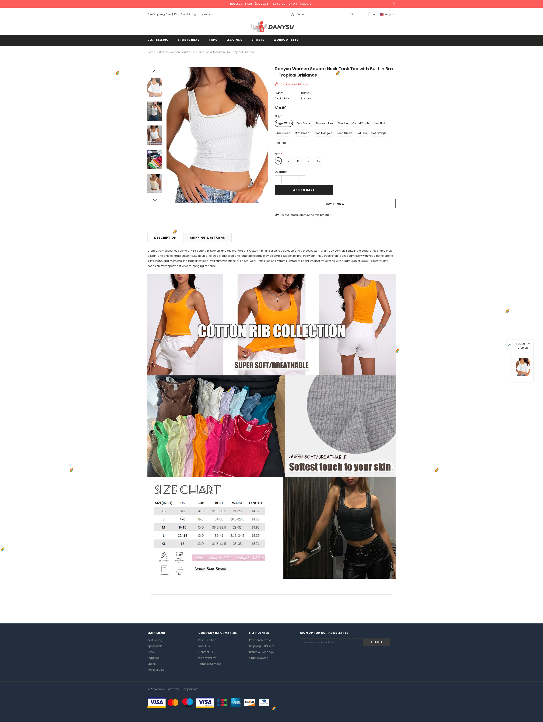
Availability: (282, 98)
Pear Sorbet (304, 123)
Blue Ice (343, 123)
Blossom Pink (324, 123)
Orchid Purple (360, 123)
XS (278, 161)
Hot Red (281, 143)
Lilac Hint (379, 123)
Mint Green (302, 133)
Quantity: (281, 172)
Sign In (355, 14)
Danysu (306, 93)
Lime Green (283, 133)
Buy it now (335, 204)
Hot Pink (362, 133)
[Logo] (271, 26)
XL (318, 161)
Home (151, 52)
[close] (394, 4)
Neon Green (344, 133)
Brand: (279, 93)
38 (282, 215)
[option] (217, 135)
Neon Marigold (323, 133)
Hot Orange (378, 133)
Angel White (284, 123)
